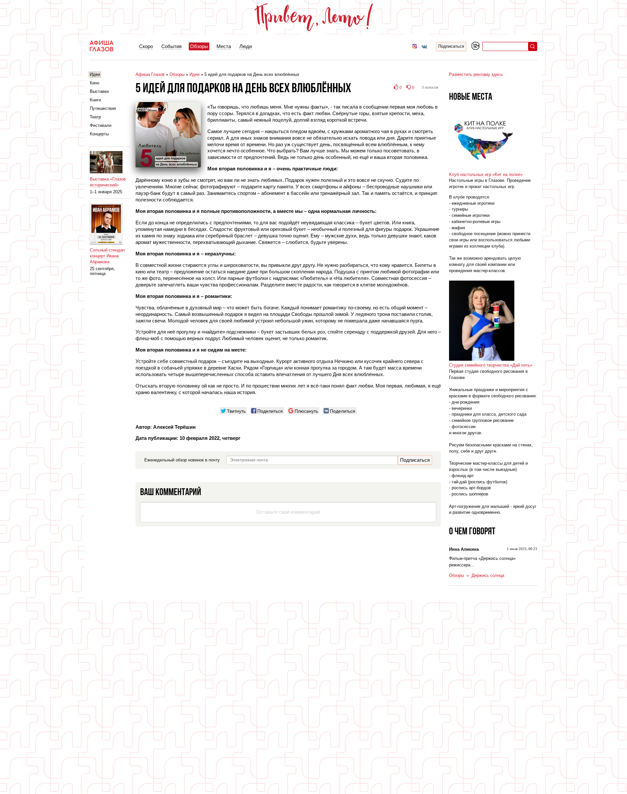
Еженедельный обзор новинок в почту (182, 459)
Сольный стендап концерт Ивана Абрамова (107, 256)
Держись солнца (488, 575)
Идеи (194, 74)
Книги (95, 99)
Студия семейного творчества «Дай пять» (490, 365)
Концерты (99, 133)
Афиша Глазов (150, 74)
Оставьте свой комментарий (288, 512)
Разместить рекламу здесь (476, 74)
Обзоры (177, 74)
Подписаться (451, 46)
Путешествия (103, 108)
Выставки (99, 91)
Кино (94, 82)
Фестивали (100, 125)
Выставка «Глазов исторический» (108, 182)
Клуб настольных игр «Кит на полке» (485, 174)
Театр (95, 116)
